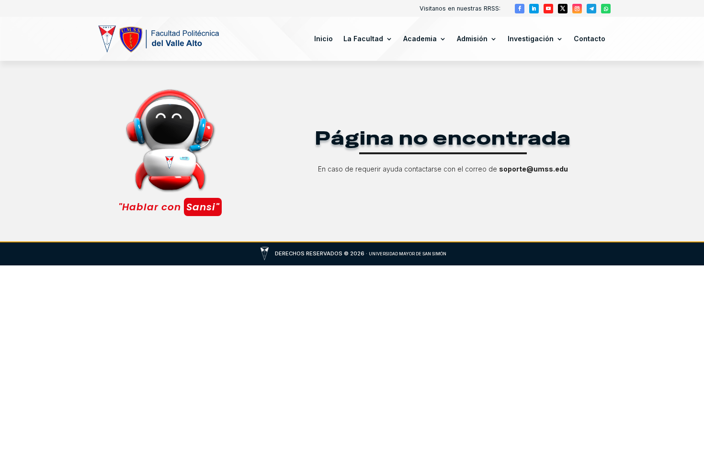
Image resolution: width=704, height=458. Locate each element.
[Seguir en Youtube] (548, 8)
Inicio (323, 38)
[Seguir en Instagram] (577, 8)
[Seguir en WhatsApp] (606, 8)
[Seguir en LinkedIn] (534, 8)
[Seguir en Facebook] (519, 8)
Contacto (589, 38)
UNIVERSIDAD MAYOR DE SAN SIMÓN (407, 253)
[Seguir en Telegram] (591, 8)
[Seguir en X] (563, 8)
